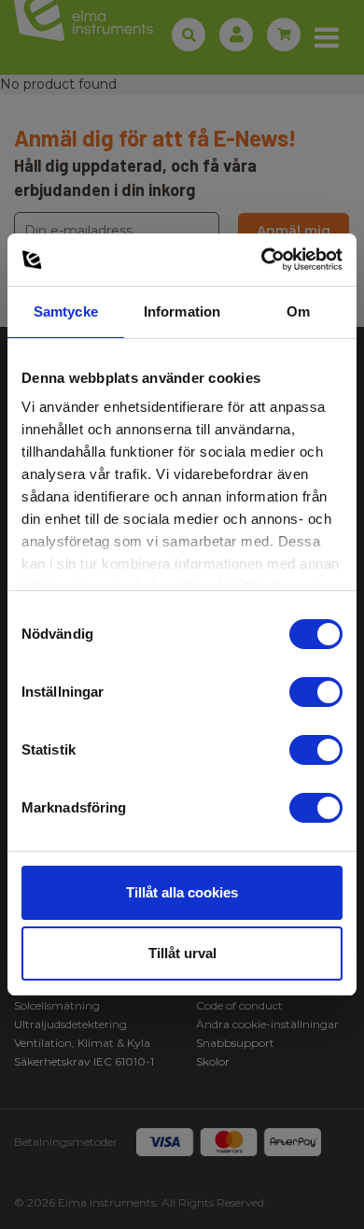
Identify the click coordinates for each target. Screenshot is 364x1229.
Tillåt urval (182, 953)
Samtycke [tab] (66, 311)
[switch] (316, 692)
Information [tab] (182, 311)
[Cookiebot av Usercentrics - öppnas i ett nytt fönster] (262, 259)
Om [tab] (298, 311)
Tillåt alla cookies (182, 892)
